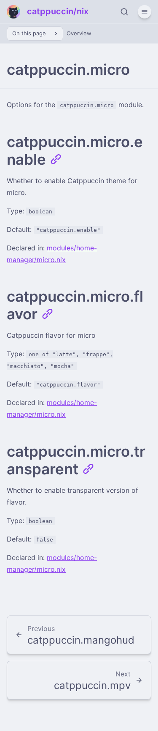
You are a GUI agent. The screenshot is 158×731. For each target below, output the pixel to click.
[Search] (124, 11)
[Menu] (144, 11)
